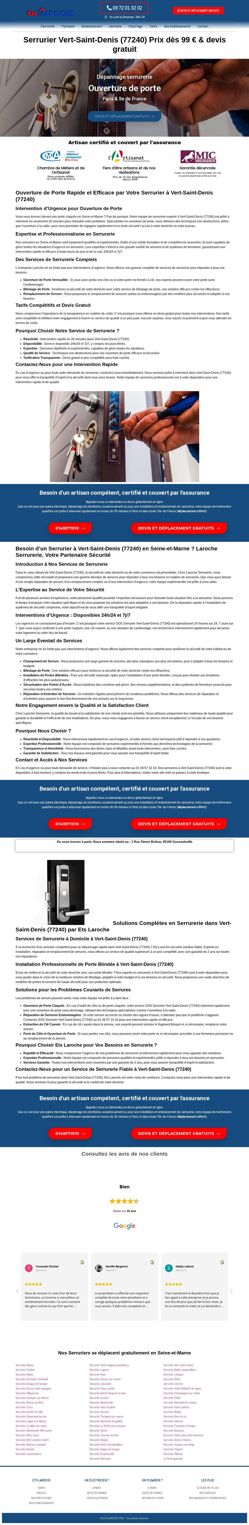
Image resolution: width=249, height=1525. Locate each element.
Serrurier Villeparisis (27, 1393)
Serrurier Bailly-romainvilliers (179, 1370)
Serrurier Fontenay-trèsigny (179, 1426)
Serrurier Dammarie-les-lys (31, 1416)
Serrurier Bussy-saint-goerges (33, 1388)
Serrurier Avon (97, 1374)
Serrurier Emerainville (101, 1454)
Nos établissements (177, 26)
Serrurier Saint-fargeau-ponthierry (109, 1365)
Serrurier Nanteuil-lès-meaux (180, 1402)
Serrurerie (115, 26)
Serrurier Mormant (100, 1458)
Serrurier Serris (98, 1430)
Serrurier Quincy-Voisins (177, 1440)
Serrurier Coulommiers (28, 1454)
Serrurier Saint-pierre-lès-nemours (183, 1435)
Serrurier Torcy (24, 1407)
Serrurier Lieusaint (100, 1384)
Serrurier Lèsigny (173, 1374)
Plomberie (68, 26)
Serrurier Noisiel (25, 1449)
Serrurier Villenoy (173, 1454)
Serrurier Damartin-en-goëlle (105, 1421)
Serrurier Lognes (99, 1370)
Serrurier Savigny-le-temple (31, 1384)
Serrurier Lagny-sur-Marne (31, 1421)
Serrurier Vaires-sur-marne (105, 1379)
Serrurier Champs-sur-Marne (32, 1398)
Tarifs (153, 26)
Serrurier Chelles (25, 1370)
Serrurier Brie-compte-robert (32, 1440)
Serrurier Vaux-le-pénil (102, 1407)
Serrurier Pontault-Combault (32, 1379)
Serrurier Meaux (25, 1365)
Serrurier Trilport (173, 1449)
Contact (203, 26)
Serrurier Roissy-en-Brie (29, 1402)
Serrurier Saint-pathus (176, 1407)
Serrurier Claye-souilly (102, 1388)
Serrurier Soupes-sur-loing (178, 1444)
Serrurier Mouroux (173, 1430)
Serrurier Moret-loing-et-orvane (107, 1393)
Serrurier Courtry (173, 1384)
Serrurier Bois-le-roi (174, 1416)
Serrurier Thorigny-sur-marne (106, 1416)
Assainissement (92, 26)
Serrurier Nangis (98, 1440)
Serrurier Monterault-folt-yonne (34, 1430)
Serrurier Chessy (173, 1421)
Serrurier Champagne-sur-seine (181, 1393)
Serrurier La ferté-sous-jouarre (107, 1426)
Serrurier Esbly (172, 1398)
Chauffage (135, 26)
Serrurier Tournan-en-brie (103, 1435)
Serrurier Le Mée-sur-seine (31, 1426)
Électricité (47, 26)
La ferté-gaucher (173, 1458)
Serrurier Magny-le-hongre (104, 1449)
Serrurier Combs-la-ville (29, 1412)
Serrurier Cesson (99, 1412)
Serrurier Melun (24, 1374)
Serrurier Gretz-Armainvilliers (106, 1444)
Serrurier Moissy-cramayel (31, 1444)
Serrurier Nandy (172, 1412)
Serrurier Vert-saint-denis (178, 1365)
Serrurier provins (99, 1398)
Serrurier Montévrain (101, 1402)
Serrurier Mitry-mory (27, 1435)
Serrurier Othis (172, 1379)
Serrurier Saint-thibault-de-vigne (182, 1388)
